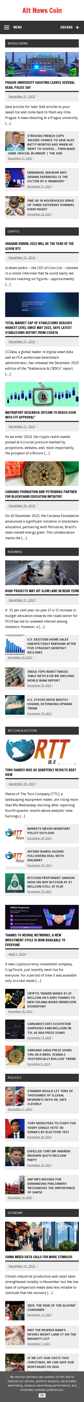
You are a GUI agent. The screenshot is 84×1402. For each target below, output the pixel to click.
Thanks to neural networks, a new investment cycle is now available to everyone (35, 940)
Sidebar (66, 27)
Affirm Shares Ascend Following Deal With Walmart (45, 856)
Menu (17, 27)
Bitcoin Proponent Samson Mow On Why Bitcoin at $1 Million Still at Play (51, 882)
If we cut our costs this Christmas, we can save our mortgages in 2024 (50, 1362)
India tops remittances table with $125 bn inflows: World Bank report (51, 676)
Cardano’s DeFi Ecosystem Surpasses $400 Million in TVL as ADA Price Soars (49, 1028)
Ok (42, 1395)
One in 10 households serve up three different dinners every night (50, 205)
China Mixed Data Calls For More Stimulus (38, 1257)
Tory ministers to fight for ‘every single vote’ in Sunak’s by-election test (51, 1127)
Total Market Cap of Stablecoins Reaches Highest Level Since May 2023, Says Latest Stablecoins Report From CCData (38, 327)
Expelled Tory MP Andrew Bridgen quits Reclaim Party (48, 1156)
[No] (78, 1387)
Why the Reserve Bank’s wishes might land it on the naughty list (51, 1334)
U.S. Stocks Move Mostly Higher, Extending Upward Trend (49, 704)
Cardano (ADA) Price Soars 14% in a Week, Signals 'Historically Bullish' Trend (51, 1054)
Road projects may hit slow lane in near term (42, 590)
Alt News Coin (42, 10)
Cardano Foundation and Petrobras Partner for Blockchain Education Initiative (41, 494)
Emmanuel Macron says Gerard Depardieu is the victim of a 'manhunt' (47, 177)
